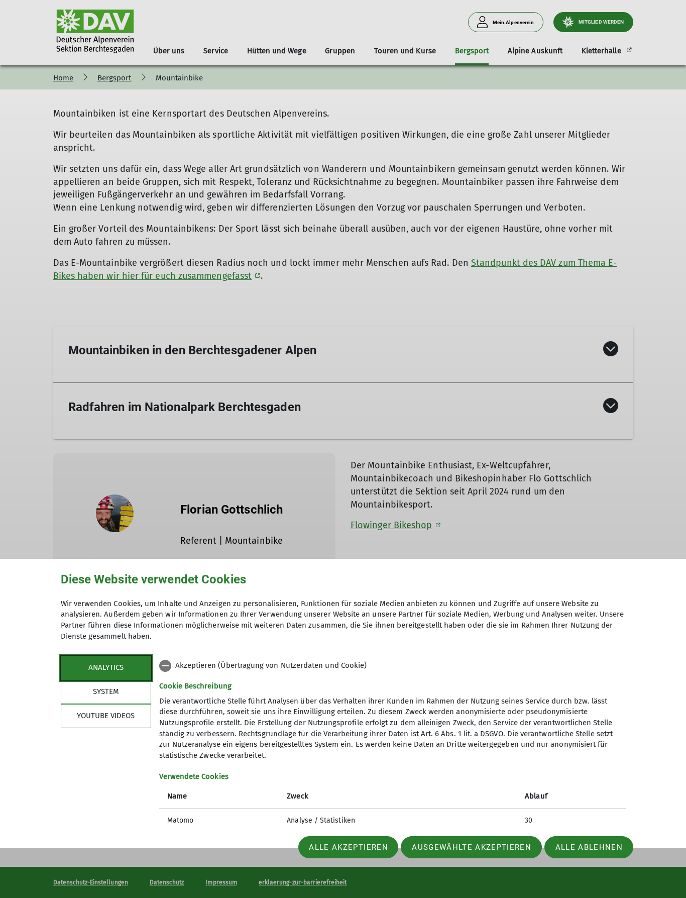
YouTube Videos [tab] (106, 715)
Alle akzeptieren (348, 847)
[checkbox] (392, 666)
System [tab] (106, 691)
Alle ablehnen (589, 847)
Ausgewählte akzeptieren (471, 847)
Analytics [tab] (106, 667)
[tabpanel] (392, 744)
